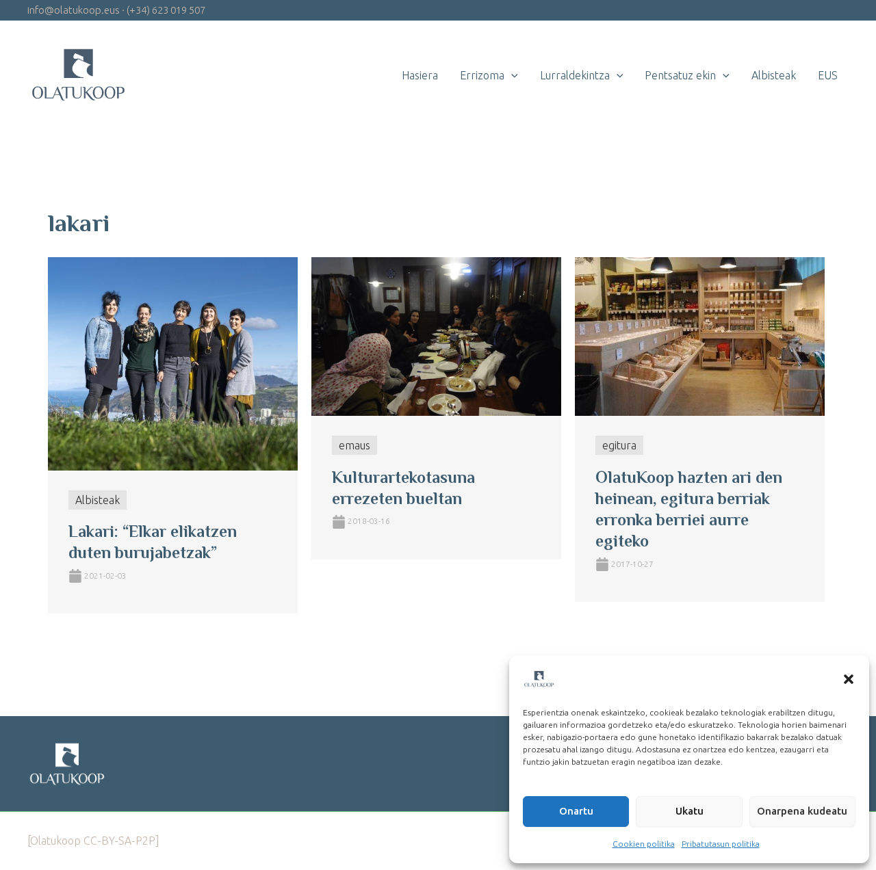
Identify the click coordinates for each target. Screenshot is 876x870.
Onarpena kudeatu (802, 811)
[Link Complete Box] (173, 435)
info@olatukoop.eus (73, 10)
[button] (848, 679)
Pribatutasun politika (721, 843)
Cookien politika (644, 843)
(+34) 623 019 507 (166, 10)
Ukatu (689, 811)
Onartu (576, 811)
